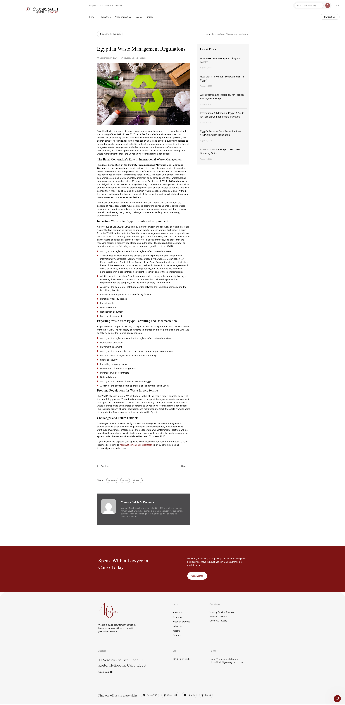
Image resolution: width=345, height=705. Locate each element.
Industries (106, 17)
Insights (138, 17)
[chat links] (337, 698)
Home (207, 34)
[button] (112, 480)
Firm (91, 17)
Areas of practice (123, 17)
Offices (149, 17)
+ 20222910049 (116, 6)
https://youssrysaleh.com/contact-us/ (137, 445)
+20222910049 (181, 658)
